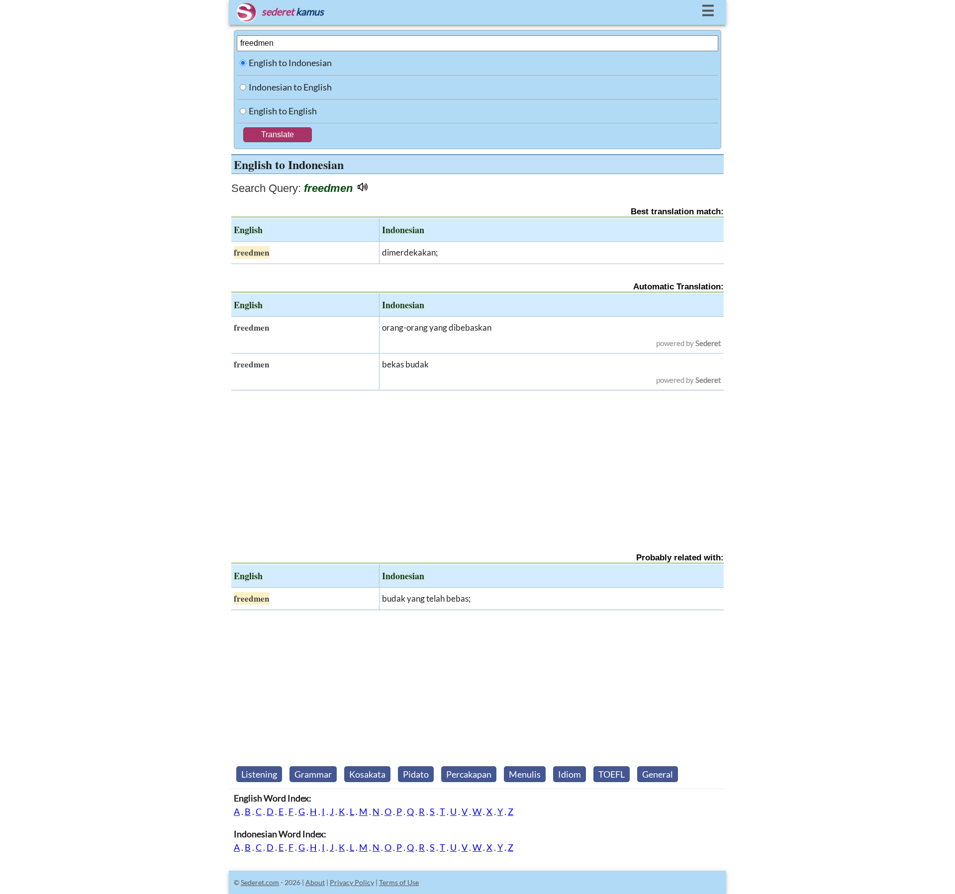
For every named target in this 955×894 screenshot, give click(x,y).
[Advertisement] (477, 463)
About (315, 882)
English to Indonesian (290, 62)
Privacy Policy (352, 882)
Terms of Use (399, 882)
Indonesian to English (290, 87)
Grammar (313, 774)
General (657, 774)
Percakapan (468, 774)
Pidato (416, 774)
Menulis (525, 774)
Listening (259, 774)
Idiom (569, 774)
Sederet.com (260, 882)
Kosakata (367, 774)
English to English (283, 110)
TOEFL (611, 774)
